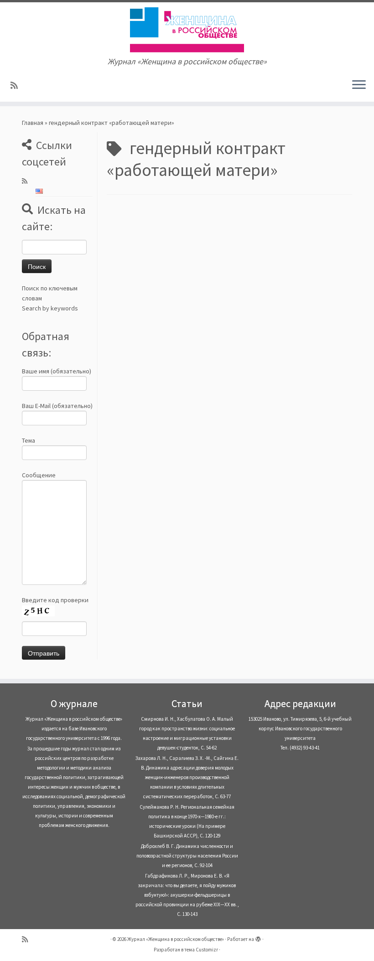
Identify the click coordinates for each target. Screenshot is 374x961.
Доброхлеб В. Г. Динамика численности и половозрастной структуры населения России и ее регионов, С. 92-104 (187, 855)
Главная (32, 123)
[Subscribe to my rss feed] (17, 85)
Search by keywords (50, 308)
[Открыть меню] (359, 85)
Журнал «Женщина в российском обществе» (175, 939)
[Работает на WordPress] (258, 937)
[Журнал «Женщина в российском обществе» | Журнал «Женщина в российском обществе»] (187, 29)
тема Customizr (201, 949)
